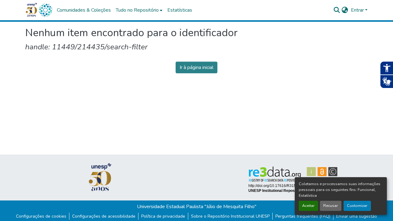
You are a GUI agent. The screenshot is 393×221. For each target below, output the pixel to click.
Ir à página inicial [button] (196, 67)
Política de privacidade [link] (163, 216)
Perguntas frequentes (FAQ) (302, 216)
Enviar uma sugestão (356, 216)
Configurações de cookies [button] (41, 216)
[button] (45, 10)
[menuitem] (139, 10)
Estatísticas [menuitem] (179, 10)
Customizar (357, 205)
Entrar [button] (358, 10)
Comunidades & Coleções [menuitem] (84, 10)
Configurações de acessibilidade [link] (103, 216)
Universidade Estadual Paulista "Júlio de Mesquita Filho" (196, 206)
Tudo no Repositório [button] (137, 10)
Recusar (330, 205)
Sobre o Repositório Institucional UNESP (230, 216)
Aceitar (308, 205)
